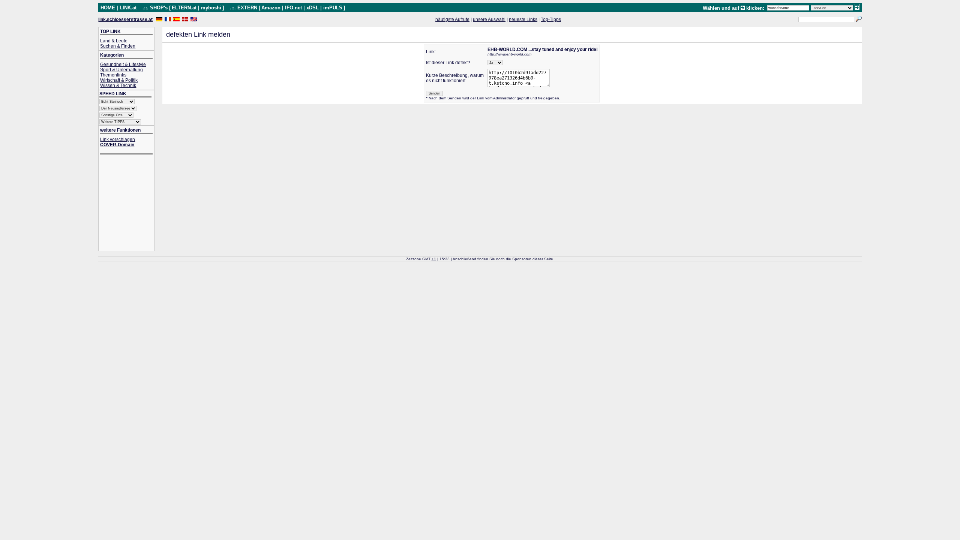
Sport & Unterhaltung (121, 69)
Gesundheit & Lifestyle (123, 64)
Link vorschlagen (117, 139)
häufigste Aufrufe (452, 19)
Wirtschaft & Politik (119, 80)
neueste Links (523, 19)
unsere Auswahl (489, 19)
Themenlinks (113, 75)
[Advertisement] (130, 203)
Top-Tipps (551, 19)
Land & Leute (114, 41)
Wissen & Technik (118, 85)
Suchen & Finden (117, 46)
